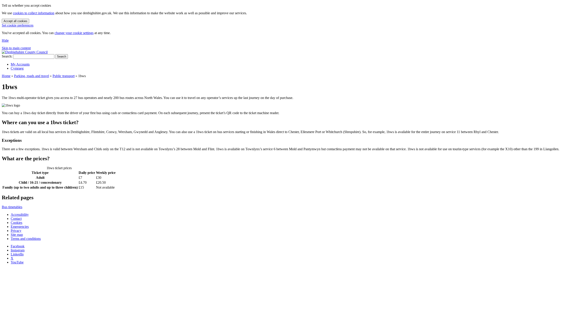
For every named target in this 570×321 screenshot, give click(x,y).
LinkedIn (17, 254)
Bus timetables (12, 207)
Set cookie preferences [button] (17, 25)
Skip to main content (16, 48)
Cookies (16, 222)
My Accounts (20, 64)
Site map (17, 235)
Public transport (64, 76)
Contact (16, 218)
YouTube (17, 262)
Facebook (17, 246)
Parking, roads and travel (31, 76)
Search (61, 56)
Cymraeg (17, 68)
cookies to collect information (33, 13)
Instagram (17, 250)
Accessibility (20, 214)
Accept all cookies (15, 21)
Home (6, 76)
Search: (7, 56)
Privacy (16, 231)
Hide (5, 40)
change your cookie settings (74, 33)
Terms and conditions (26, 239)
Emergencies (20, 226)
